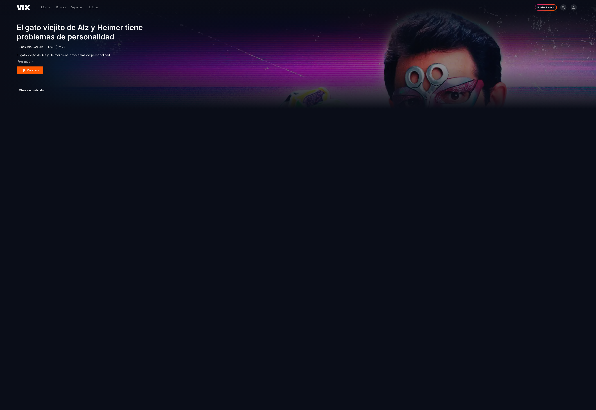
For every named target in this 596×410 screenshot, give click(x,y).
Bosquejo (38, 46)
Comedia (26, 46)
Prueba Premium (545, 7)
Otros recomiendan (32, 90)
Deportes (77, 7)
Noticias (93, 7)
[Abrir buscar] (563, 7)
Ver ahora (33, 70)
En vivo (61, 7)
